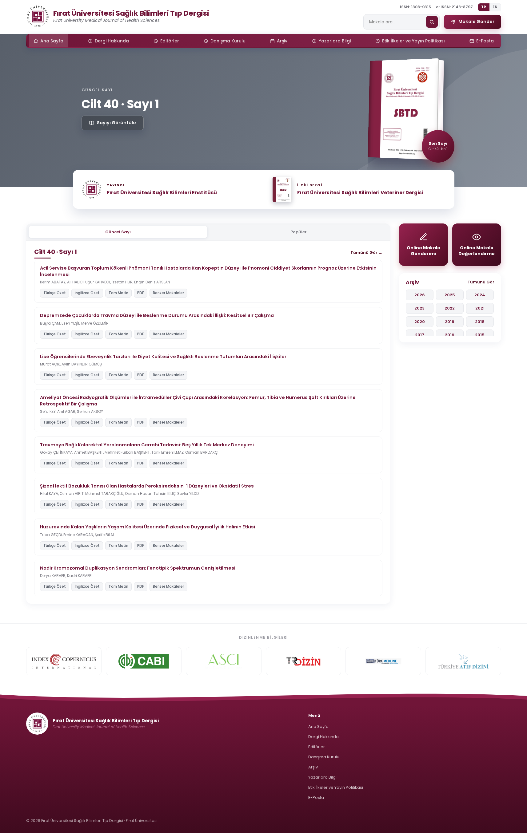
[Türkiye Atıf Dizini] (463, 661)
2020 (419, 322)
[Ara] (432, 22)
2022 (450, 308)
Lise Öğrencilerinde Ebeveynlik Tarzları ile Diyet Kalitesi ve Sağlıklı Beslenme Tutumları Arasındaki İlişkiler (163, 356)
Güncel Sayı (118, 232)
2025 (450, 295)
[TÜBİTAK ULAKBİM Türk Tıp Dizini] (303, 661)
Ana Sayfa (318, 726)
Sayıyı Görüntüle (116, 123)
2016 (449, 335)
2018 (480, 322)
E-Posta (316, 797)
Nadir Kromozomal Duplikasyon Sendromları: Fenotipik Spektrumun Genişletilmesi (137, 568)
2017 (419, 335)
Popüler (298, 232)
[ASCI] (224, 661)
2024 (479, 295)
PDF (140, 292)
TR (483, 7)
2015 (480, 335)
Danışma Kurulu (323, 757)
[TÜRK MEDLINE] (383, 661)
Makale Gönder (476, 21)
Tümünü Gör (481, 282)
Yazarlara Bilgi (322, 777)
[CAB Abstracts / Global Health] (144, 661)
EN (495, 7)
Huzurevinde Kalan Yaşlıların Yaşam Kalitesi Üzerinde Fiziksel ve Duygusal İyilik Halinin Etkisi (147, 527)
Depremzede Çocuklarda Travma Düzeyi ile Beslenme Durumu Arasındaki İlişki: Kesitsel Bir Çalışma (157, 315)
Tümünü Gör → (366, 252)
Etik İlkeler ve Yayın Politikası (335, 787)
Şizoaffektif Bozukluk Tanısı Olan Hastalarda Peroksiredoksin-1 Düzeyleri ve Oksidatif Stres (147, 486)
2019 (449, 322)
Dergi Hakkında (323, 737)
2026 (419, 295)
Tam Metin (118, 292)
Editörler (316, 747)
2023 (419, 308)
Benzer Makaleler (168, 292)
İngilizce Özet (87, 292)
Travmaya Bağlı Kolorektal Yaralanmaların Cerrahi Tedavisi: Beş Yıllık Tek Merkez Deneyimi (147, 445)
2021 (480, 308)
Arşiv (313, 767)
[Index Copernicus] (64, 661)
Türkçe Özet (54, 292)
